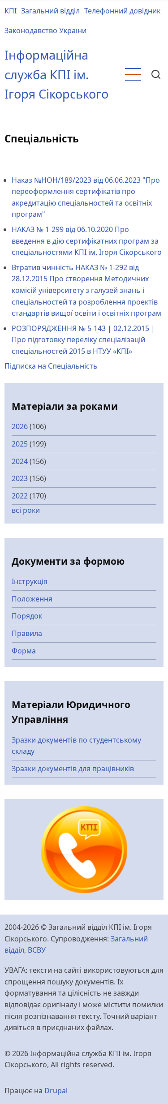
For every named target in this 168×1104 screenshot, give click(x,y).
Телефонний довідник (122, 11)
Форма (24, 651)
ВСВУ (37, 950)
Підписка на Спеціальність (51, 366)
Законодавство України (45, 30)
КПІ (10, 11)
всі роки (26, 510)
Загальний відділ (50, 11)
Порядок (27, 616)
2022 (20, 496)
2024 (20, 461)
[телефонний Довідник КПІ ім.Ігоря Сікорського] (84, 849)
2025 (20, 444)
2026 (20, 426)
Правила (27, 633)
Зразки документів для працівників (73, 768)
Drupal (56, 1090)
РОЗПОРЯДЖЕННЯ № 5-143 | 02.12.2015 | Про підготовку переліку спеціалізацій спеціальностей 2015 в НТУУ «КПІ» (83, 339)
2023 (20, 478)
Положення (32, 599)
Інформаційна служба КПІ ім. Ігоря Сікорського (56, 74)
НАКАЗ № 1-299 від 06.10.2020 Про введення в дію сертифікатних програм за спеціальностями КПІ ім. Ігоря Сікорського (87, 240)
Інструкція (29, 581)
